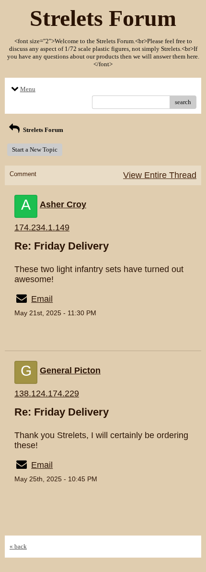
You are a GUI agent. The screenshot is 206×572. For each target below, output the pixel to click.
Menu (27, 89)
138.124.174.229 (46, 393)
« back (18, 546)
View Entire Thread (159, 175)
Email (42, 299)
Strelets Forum (42, 129)
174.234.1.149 (41, 227)
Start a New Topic (34, 149)
